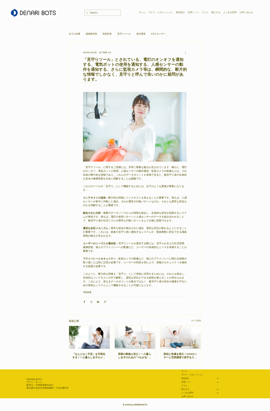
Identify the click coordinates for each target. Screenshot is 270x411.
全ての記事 (74, 34)
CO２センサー (158, 34)
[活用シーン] (217, 382)
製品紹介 (185, 378)
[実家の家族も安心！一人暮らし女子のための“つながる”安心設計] (135, 337)
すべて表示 (196, 320)
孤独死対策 (91, 34)
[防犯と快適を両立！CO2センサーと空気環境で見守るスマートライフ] (180, 337)
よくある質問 (187, 392)
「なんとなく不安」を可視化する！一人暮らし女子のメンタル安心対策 (88, 355)
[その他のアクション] (185, 52)
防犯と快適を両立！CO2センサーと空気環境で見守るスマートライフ (180, 355)
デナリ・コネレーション (192, 374)
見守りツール (124, 34)
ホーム (184, 371)
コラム (184, 385)
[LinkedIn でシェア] (98, 301)
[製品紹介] (217, 378)
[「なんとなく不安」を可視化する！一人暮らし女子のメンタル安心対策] (89, 337)
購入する (185, 389)
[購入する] (217, 389)
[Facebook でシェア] (84, 301)
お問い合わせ (187, 396)
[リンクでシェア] (105, 301)
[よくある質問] (217, 393)
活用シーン (186, 382)
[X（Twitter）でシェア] (91, 301)
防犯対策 (107, 34)
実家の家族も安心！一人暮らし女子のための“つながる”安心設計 (134, 355)
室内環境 (140, 34)
